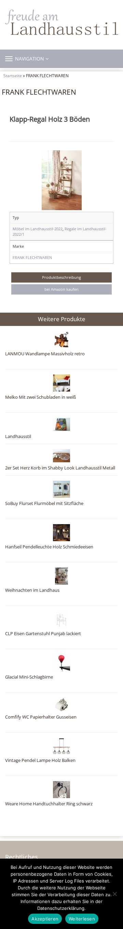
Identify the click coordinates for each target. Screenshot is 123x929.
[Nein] (114, 893)
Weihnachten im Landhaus (32, 590)
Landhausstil (18, 436)
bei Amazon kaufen (61, 289)
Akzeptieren (44, 918)
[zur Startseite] (61, 22)
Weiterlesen (82, 918)
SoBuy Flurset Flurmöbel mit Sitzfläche (44, 503)
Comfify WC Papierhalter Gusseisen (41, 717)
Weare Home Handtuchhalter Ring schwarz (49, 804)
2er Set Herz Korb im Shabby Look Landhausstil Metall (60, 468)
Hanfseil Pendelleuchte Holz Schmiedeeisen (49, 547)
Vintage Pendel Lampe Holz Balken (40, 760)
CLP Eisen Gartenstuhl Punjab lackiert (43, 634)
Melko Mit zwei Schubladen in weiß (40, 397)
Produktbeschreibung (61, 277)
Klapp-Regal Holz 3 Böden (50, 119)
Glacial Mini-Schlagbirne (29, 677)
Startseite (12, 75)
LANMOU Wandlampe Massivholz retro (45, 354)
